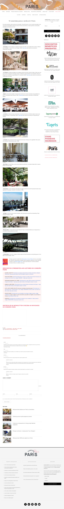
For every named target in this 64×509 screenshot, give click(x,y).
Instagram (46, 480)
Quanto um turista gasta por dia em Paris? (11, 480)
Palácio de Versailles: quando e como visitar (30, 468)
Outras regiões (42, 14)
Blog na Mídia (47, 476)
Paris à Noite (35, 14)
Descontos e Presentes (36, 11)
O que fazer (51, 11)
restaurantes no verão (8, 329)
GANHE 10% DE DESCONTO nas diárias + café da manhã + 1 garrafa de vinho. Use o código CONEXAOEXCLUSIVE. (52, 107)
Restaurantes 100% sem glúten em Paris (23, 438)
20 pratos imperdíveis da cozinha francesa (30, 465)
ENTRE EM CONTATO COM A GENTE (52, 31)
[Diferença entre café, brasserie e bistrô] (7, 418)
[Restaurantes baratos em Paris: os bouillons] (7, 411)
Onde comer (58, 11)
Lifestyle (29, 14)
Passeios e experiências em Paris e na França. (52, 151)
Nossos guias (27, 11)
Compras (24, 14)
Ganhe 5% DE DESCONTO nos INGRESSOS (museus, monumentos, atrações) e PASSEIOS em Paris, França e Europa (52, 130)
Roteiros (8, 11)
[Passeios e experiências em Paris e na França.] (52, 147)
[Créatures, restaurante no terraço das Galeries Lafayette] (7, 425)
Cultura (18, 14)
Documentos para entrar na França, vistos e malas (31, 472)
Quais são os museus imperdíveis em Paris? (11, 470)
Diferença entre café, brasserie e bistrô (22, 416)
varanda (13, 329)
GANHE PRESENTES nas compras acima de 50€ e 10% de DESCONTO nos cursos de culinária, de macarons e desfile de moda (52, 59)
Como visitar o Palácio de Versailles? (10, 490)
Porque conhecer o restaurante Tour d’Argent (24, 431)
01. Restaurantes (9, 328)
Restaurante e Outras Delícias (27, 259)
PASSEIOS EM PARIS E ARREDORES (51, 157)
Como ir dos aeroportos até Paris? (9, 464)
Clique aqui (24, 48)
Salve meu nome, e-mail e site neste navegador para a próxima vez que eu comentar (18, 398)
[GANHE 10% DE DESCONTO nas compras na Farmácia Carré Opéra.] (52, 90)
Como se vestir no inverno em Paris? (10, 493)
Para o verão (19, 328)
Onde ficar (45, 11)
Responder (6, 343)
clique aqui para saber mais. (13, 295)
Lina (4, 327)
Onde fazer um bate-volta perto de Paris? (11, 472)
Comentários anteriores (6, 337)
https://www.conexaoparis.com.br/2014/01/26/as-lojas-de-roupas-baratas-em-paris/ (22, 363)
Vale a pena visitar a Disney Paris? (9, 485)
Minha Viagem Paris (19, 261)
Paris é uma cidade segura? (8, 497)
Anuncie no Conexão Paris (52, 483)
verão (16, 329)
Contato (46, 478)
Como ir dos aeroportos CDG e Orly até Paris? (30, 479)
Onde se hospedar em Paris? (9, 495)
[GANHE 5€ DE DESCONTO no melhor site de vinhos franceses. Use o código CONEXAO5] (52, 66)
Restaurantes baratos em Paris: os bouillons (23, 409)
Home (3, 11)
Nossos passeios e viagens (17, 11)
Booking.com (46, 39)
